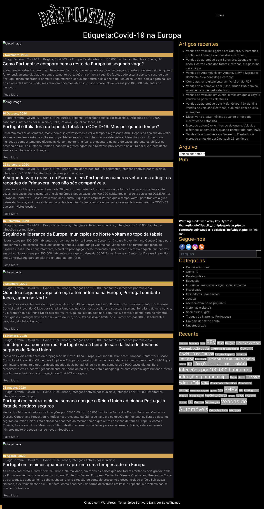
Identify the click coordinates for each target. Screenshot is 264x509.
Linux (241, 377)
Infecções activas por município (106, 117)
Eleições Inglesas (225, 354)
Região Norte (196, 395)
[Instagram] (195, 247)
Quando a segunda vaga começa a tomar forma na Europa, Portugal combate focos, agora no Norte (81, 295)
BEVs (220, 343)
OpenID (213, 391)
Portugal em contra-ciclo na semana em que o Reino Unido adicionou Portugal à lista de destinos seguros (84, 403)
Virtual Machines (218, 410)
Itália (56, 122)
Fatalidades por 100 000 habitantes (107, 59)
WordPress (108, 502)
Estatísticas (186, 359)
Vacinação (212, 402)
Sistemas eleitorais (199, 307)
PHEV (231, 389)
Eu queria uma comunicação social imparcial (216, 285)
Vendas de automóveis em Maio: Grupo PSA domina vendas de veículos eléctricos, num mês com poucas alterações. (222, 108)
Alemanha (183, 343)
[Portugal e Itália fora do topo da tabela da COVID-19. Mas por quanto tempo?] (4, 106)
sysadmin (250, 395)
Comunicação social (194, 348)
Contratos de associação (224, 348)
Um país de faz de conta (203, 321)
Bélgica (48, 59)
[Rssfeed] (201, 247)
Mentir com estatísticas (223, 383)
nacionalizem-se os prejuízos (206, 303)
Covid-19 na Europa (68, 59)
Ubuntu (183, 402)
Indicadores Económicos (202, 294)
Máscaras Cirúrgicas (199, 391)
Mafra (205, 383)
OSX (220, 390)
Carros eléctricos (197, 267)
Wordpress (235, 410)
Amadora (194, 343)
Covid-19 (33, 59)
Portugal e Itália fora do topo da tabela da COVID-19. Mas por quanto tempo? (81, 126)
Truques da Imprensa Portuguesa (208, 316)
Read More (11, 94)
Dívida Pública (195, 276)
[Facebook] (182, 247)
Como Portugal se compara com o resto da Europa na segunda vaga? (73, 63)
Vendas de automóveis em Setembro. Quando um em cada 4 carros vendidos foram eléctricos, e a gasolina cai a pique (222, 64)
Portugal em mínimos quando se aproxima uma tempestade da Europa (74, 464)
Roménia (231, 396)
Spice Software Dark (141, 502)
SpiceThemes (171, 502)
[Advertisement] (220, 189)
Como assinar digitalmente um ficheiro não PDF (218, 81)
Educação (193, 280)
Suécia (240, 395)
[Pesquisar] (231, 15)
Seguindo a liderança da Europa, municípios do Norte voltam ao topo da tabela (83, 234)
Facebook (201, 359)
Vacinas (199, 402)
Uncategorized (196, 325)
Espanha (77, 117)
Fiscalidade (193, 289)
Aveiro (202, 343)
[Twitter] (188, 247)
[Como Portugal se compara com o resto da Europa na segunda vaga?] (4, 48)
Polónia (66, 122)
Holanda (182, 364)
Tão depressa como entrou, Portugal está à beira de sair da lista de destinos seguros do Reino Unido (80, 347)
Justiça (191, 298)
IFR (189, 364)
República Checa (144, 59)
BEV (211, 342)
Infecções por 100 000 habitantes (25, 173)
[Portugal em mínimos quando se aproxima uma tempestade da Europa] (4, 448)
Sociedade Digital (198, 312)
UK (160, 59)
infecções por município (34, 122)
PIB (241, 390)
